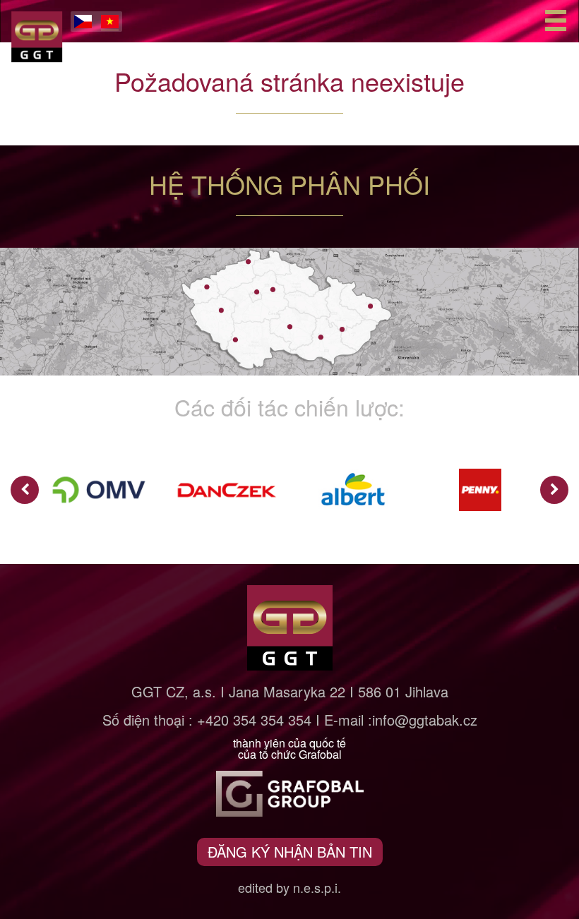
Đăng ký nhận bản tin (290, 851)
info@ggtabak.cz (424, 719)
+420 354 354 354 (254, 719)
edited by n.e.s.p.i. (289, 887)
